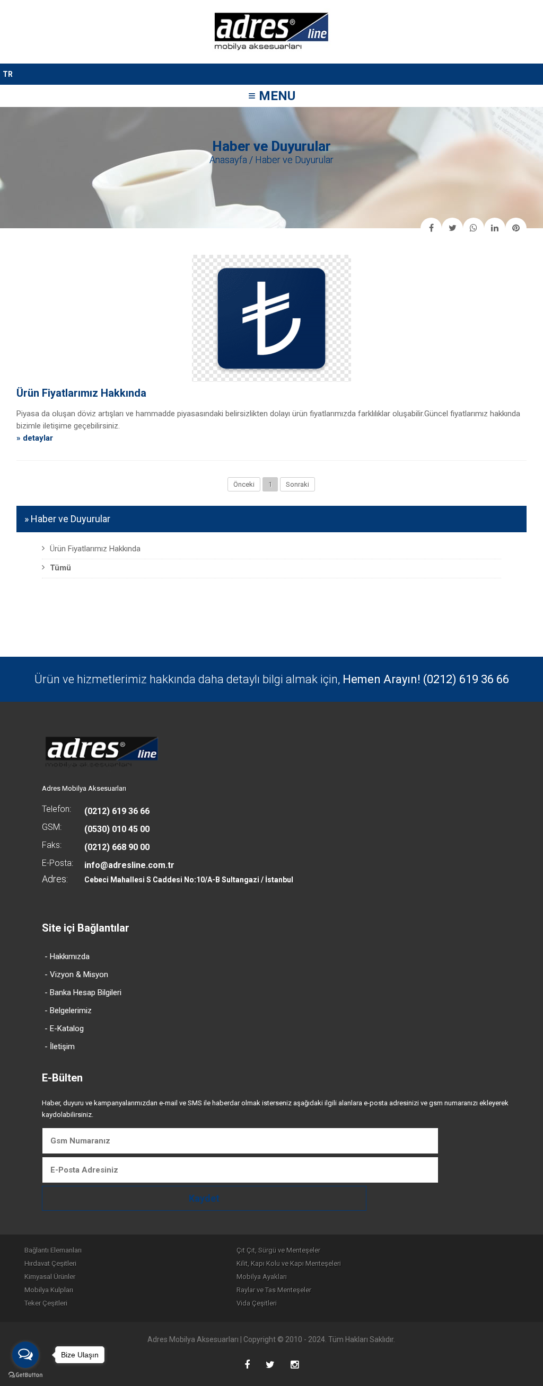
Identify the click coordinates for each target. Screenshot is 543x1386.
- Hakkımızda (67, 956)
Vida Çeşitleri (257, 1303)
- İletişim (60, 1046)
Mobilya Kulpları (48, 1290)
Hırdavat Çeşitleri (50, 1263)
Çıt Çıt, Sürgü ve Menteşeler (278, 1250)
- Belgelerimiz (68, 1010)
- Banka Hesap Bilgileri (83, 992)
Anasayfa (228, 159)
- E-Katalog (64, 1028)
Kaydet (204, 1198)
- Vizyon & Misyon (76, 974)
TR (8, 74)
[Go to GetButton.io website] (25, 1375)
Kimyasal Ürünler (49, 1277)
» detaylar (34, 438)
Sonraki (297, 484)
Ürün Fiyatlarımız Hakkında (81, 393)
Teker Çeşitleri (45, 1303)
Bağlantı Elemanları (53, 1250)
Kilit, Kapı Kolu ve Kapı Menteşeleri (289, 1263)
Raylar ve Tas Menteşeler (274, 1290)
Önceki (244, 484)
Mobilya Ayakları (262, 1277)
